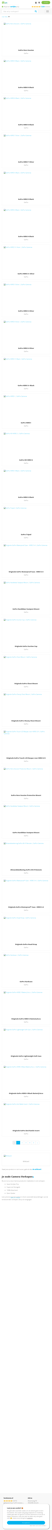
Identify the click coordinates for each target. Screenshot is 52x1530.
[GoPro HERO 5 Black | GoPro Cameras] (26, 182)
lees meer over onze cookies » (38, 1525)
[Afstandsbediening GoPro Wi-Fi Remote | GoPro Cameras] (26, 853)
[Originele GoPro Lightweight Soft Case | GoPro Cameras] (26, 1039)
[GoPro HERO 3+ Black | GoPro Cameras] (26, 368)
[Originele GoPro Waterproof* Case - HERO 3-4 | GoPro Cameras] (26, 890)
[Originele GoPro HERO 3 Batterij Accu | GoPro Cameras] (26, 1002)
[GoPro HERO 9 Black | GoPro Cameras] (26, 70)
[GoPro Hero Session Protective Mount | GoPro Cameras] (26, 778)
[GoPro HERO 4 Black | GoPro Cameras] (26, 219)
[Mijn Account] (36, 3)
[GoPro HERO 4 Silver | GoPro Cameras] (26, 331)
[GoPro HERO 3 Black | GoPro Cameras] (26, 480)
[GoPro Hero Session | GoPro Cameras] (26, 33)
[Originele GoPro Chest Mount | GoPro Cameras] (26, 667)
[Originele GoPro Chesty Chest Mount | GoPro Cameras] (26, 704)
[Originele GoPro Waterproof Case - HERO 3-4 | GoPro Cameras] (26, 555)
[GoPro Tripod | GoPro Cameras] (26, 518)
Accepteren (26, 1523)
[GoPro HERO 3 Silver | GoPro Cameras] (26, 294)
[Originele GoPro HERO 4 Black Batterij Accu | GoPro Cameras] (26, 1076)
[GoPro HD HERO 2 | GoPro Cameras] (26, 443)
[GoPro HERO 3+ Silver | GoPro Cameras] (26, 257)
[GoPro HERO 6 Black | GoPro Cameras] (26, 108)
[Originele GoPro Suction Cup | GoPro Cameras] (26, 629)
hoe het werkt (15, 1197)
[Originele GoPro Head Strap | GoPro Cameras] (26, 927)
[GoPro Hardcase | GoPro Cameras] (26, 965)
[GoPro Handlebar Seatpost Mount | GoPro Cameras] (26, 592)
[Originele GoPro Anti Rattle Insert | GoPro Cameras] (26, 1114)
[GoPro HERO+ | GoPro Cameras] (26, 406)
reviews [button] (45, 7)
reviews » (18, 1503)
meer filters (5, 17)
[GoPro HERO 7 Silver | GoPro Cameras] (26, 145)
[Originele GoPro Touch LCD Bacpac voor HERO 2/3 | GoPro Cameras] (26, 741)
